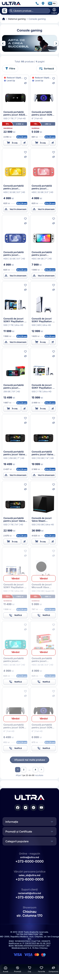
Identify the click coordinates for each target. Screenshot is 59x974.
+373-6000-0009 (29, 897)
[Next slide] (56, 43)
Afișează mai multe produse (29, 759)
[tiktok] (33, 807)
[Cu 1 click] (24, 143)
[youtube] (41, 807)
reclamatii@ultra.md (29, 893)
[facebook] (17, 807)
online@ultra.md (29, 857)
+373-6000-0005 (30, 879)
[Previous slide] (3, 43)
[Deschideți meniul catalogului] (4, 10)
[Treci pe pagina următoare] (41, 769)
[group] (29, 43)
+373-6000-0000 (29, 861)
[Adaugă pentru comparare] (25, 83)
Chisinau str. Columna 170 (29, 914)
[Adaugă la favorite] (25, 78)
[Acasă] (11, 3)
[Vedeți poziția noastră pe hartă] (43, 3)
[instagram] (25, 807)
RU (54, 3)
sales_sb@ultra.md (29, 875)
